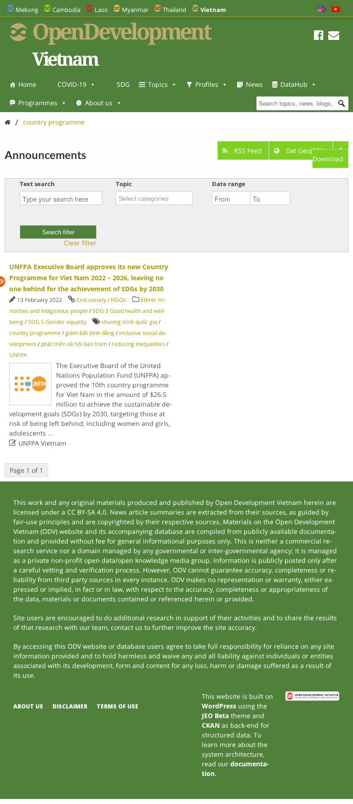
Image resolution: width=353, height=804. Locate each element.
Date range (228, 184)
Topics (158, 84)
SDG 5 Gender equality (57, 322)
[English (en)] (322, 10)
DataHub (293, 84)
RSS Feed (248, 150)
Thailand (174, 10)
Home (27, 84)
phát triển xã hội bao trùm (74, 344)
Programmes (37, 102)
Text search (37, 184)
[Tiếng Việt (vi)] (335, 10)
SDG (123, 84)
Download (328, 158)
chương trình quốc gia (129, 322)
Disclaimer (69, 706)
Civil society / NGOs (101, 300)
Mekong (27, 10)
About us (99, 102)
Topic (124, 184)
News (254, 84)
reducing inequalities (138, 344)
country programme (54, 122)
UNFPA (18, 355)
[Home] (8, 122)
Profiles (206, 84)
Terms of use (117, 706)
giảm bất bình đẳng (89, 333)
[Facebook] (319, 36)
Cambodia (66, 10)
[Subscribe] (333, 36)
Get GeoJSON (306, 150)
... (50, 433)
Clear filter (80, 243)
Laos (101, 10)
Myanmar (135, 10)
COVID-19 (71, 84)
